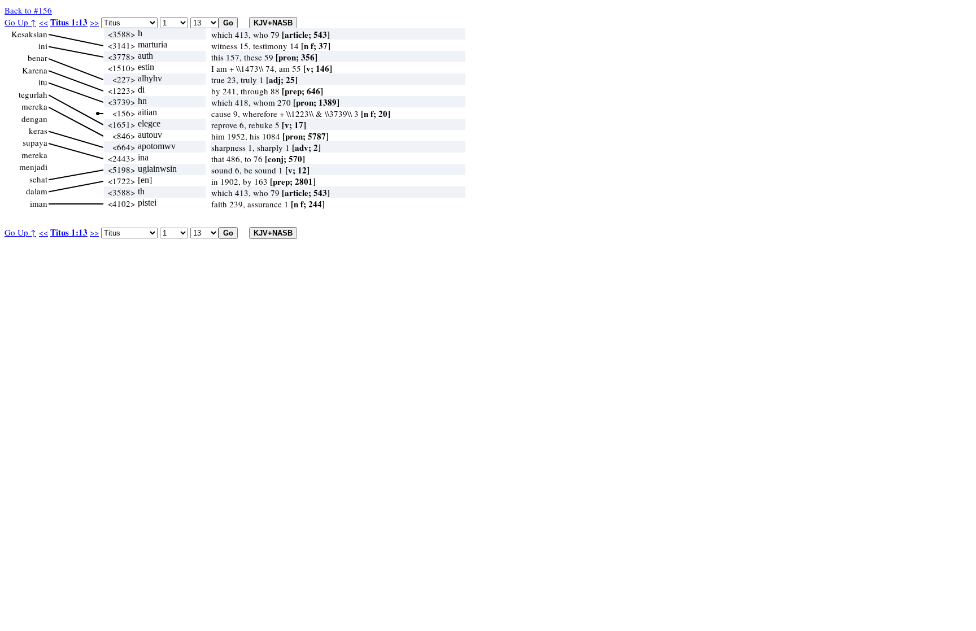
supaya (35, 142)
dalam (36, 191)
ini (42, 45)
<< (43, 22)
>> (94, 22)
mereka (34, 106)
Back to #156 (28, 10)
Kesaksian (29, 34)
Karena (34, 70)
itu (42, 82)
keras (38, 130)
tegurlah (33, 94)
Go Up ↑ (20, 22)
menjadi (33, 166)
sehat (38, 179)
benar (37, 57)
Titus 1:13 (69, 22)
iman (38, 203)
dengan (34, 118)
